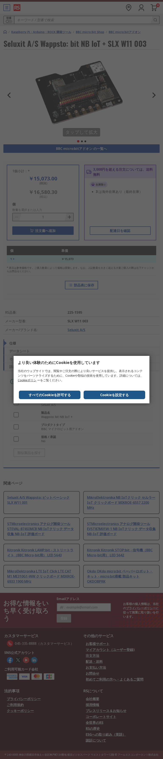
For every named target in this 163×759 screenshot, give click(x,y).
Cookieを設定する (114, 395)
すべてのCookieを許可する (50, 395)
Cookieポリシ (27, 380)
